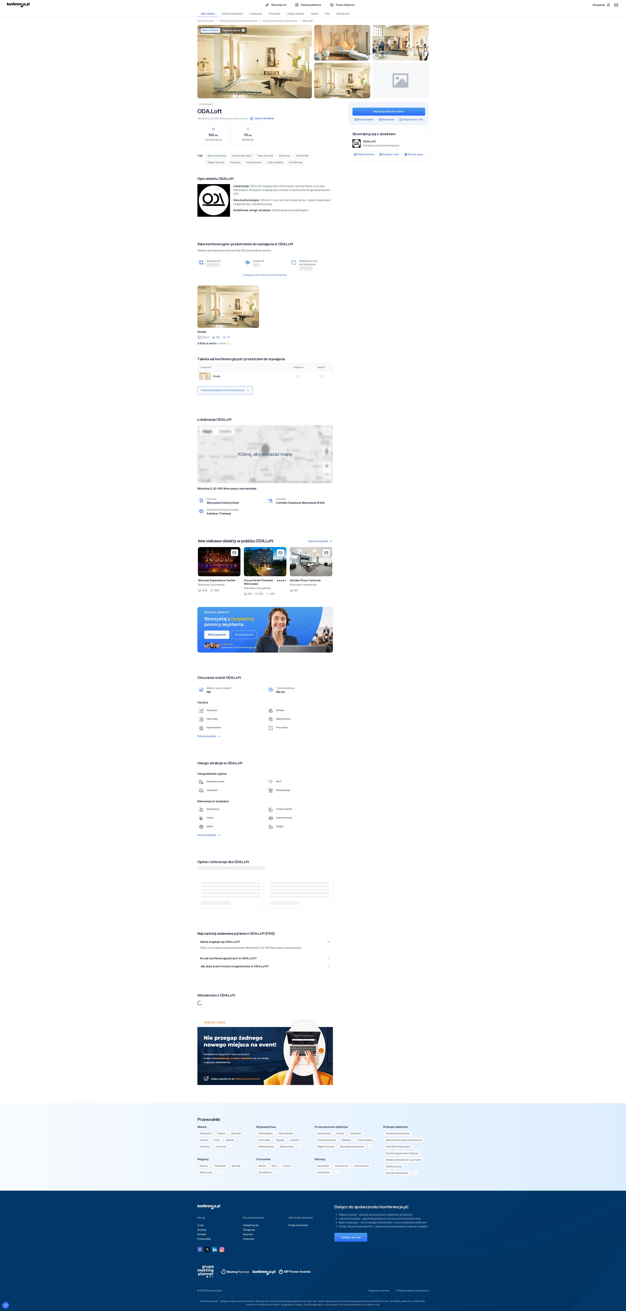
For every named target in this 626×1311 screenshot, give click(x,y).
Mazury (204, 1166)
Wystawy (235, 162)
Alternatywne (206, 104)
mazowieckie (240, 118)
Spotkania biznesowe (352, 1146)
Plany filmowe (265, 155)
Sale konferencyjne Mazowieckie (239, 21)
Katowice (205, 1146)
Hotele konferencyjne (398, 1133)
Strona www (415, 154)
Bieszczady (206, 1172)
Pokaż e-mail (391, 154)
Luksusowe (323, 1172)
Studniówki (302, 155)
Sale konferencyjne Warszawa (280, 21)
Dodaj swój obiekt (298, 1225)
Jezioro (287, 1166)
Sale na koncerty (217, 155)
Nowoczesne (361, 1166)
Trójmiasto (220, 1166)
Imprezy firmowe (326, 1140)
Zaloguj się (249, 1229)
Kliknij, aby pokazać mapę (265, 454)
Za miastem (265, 1172)
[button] (308, 5)
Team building (275, 162)
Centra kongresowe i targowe (402, 1153)
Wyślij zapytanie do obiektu (388, 111)
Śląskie (280, 1140)
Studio (201, 332)
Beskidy (236, 1166)
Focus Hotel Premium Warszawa (258, 582)
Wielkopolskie (266, 1146)
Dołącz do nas (350, 1237)
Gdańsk (230, 1140)
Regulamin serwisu (379, 1290)
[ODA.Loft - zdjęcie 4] (342, 80)
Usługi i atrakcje (295, 13)
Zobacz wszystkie (318, 541)
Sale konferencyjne (232, 13)
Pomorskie (264, 1140)
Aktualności (342, 13)
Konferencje (296, 162)
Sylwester (284, 155)
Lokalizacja (256, 13)
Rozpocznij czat (244, 634)
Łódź (217, 1140)
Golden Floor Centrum (305, 580)
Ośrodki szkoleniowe (397, 1173)
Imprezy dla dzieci (242, 155)
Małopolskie (286, 1146)
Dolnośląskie (266, 1133)
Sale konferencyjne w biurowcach (404, 1140)
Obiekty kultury (394, 1166)
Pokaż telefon (366, 154)
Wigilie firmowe (216, 162)
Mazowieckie (286, 1133)
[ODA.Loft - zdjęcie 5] (401, 80)
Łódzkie (294, 1140)
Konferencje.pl (206, 21)
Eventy (340, 1133)
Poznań (204, 1140)
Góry (274, 1166)
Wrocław (236, 1133)
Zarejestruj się (251, 1225)
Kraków (221, 1133)
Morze (262, 1166)
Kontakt (201, 1234)
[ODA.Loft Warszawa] (254, 61)
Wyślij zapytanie (217, 634)
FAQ (327, 13)
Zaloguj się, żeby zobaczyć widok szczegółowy (265, 274)
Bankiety (346, 1140)
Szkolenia (355, 1133)
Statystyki (248, 1239)
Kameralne (323, 1166)
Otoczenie (274, 13)
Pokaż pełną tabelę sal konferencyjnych (222, 390)
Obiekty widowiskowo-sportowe (403, 1159)
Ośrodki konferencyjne (398, 1146)
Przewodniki (204, 1239)
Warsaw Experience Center (217, 580)
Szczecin (221, 1146)
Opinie (314, 13)
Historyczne (341, 1166)
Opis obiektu (208, 13)
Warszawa (225, 118)
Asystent (248, 1234)
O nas (200, 1225)
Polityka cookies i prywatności (412, 1290)
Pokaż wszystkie (206, 736)
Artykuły (201, 1229)
